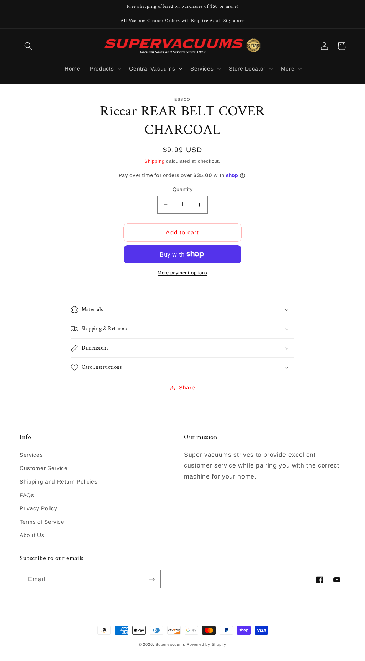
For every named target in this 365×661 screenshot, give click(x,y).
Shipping (154, 161)
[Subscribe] (151, 579)
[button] (28, 46)
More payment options (182, 272)
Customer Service (44, 468)
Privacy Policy (38, 508)
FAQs (27, 495)
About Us (32, 535)
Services (31, 455)
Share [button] (187, 387)
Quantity (183, 189)
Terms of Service (42, 522)
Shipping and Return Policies (58, 482)
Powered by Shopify (206, 644)
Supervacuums (170, 644)
